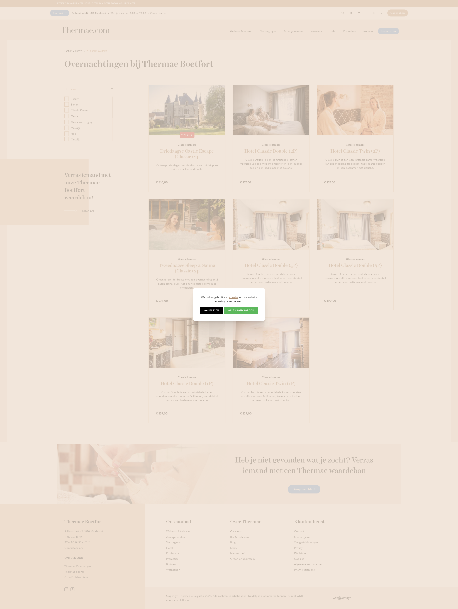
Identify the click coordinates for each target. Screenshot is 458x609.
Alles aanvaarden (241, 310)
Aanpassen (211, 310)
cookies (233, 297)
